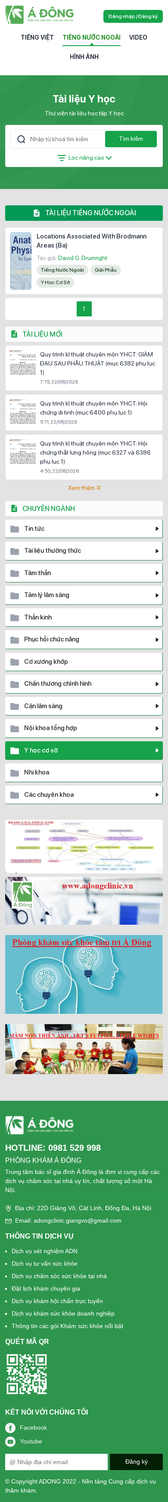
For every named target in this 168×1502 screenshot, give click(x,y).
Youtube (31, 1440)
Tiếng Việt (37, 37)
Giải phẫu (106, 270)
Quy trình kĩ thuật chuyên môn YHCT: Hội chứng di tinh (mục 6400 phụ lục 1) (93, 408)
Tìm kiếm (131, 138)
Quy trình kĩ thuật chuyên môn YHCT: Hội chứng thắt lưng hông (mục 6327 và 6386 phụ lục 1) (95, 452)
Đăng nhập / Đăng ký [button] (133, 16)
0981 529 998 (74, 1147)
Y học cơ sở (55, 282)
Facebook (33, 1427)
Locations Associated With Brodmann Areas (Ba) (91, 240)
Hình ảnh (84, 56)
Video (138, 37)
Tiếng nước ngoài (91, 37)
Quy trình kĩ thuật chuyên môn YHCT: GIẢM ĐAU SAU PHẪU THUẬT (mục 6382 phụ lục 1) (97, 363)
